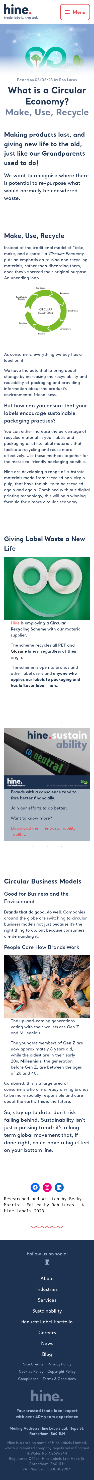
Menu (79, 12)
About (47, 1278)
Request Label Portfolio (47, 1322)
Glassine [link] (19, 651)
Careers (47, 1332)
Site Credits (33, 1364)
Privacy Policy (59, 1364)
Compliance (28, 1379)
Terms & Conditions (59, 1379)
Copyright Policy (61, 1371)
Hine (15, 622)
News (47, 1343)
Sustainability (47, 1311)
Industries (47, 1289)
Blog (47, 1354)
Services (47, 1300)
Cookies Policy (31, 1371)
